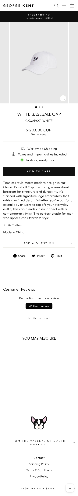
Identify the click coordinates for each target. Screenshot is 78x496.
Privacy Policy (39, 476)
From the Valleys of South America (38, 442)
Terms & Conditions (39, 470)
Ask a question (39, 243)
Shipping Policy (39, 464)
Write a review (39, 306)
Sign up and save (38, 488)
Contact (39, 458)
